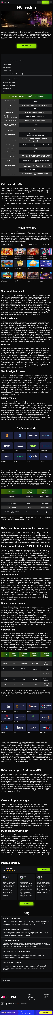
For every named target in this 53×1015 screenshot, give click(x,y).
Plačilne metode (7, 70)
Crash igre (32, 244)
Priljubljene (6, 244)
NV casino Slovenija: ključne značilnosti (13, 61)
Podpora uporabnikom (9, 85)
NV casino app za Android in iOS (11, 79)
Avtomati (45, 244)
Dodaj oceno (44, 869)
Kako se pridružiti (7, 64)
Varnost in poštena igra (9, 82)
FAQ (4, 92)
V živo (19, 244)
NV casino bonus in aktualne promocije (13, 74)
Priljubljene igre (7, 67)
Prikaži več (26, 903)
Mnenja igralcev (7, 88)
